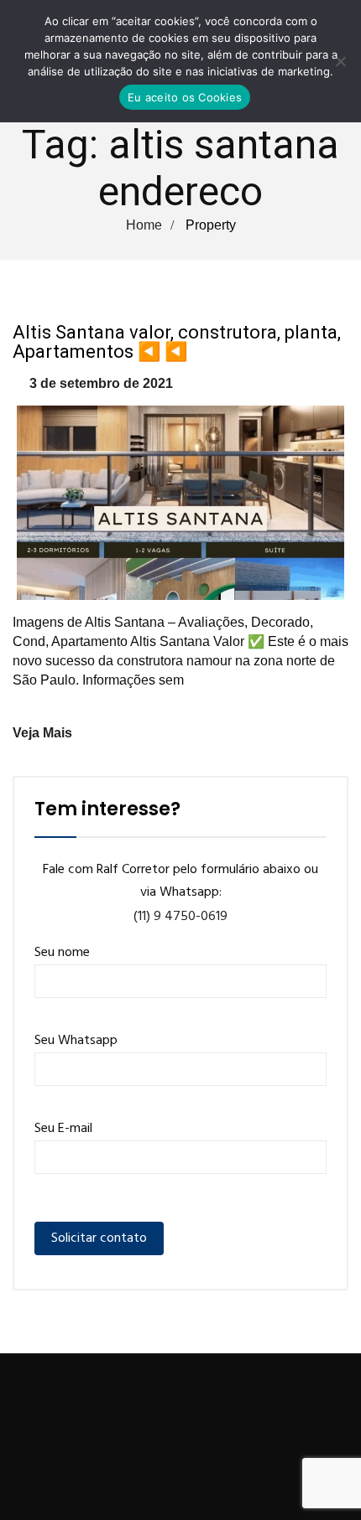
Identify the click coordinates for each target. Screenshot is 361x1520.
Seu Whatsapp (76, 1041)
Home (144, 225)
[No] (340, 61)
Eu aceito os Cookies (185, 97)
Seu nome (62, 953)
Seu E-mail (63, 1129)
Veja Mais (42, 733)
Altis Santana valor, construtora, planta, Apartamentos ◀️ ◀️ (177, 342)
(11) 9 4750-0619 (180, 917)
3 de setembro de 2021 (101, 383)
